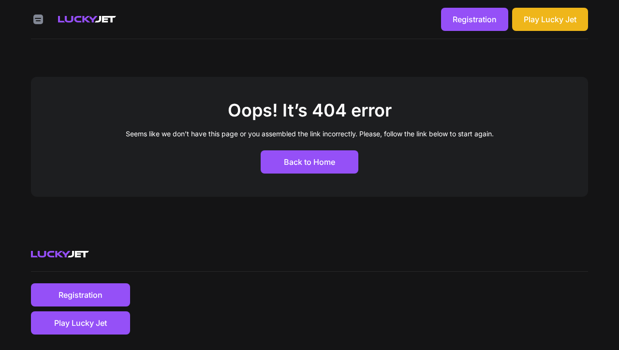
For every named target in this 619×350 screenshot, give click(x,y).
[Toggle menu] (38, 19)
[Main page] (87, 19)
